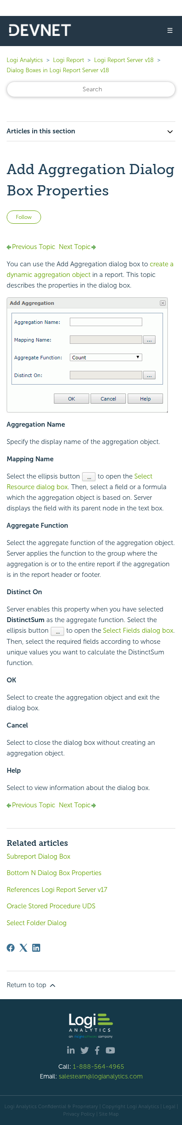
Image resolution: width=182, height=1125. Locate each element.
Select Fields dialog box (138, 631)
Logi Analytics (25, 60)
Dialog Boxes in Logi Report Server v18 (58, 70)
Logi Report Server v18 (124, 60)
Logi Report (68, 60)
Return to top (27, 985)
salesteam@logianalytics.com (101, 1076)
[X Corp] (23, 948)
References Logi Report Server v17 (57, 890)
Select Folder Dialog (37, 923)
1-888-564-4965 (98, 1067)
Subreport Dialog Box (38, 856)
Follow (24, 217)
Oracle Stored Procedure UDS (51, 906)
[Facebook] (11, 948)
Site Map (109, 1114)
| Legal (167, 1106)
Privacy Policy (79, 1114)
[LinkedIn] (36, 948)
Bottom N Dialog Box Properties (54, 873)
